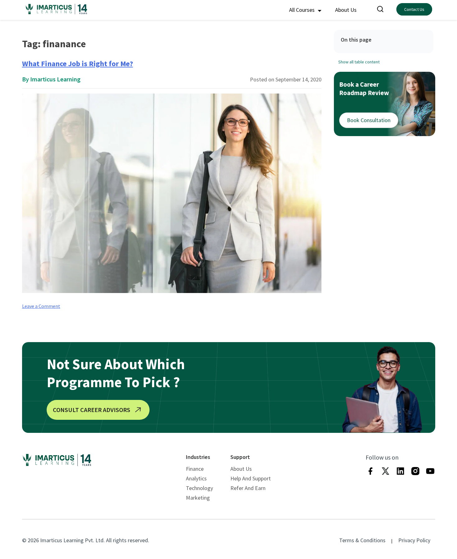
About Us (346, 9)
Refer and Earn (247, 488)
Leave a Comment (41, 306)
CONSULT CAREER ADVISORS (91, 410)
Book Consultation (368, 120)
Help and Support (250, 478)
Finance (195, 468)
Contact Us (414, 9)
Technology (199, 488)
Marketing (198, 497)
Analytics (196, 478)
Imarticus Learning (55, 79)
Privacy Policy (414, 540)
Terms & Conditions (362, 540)
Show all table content (359, 61)
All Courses (302, 9)
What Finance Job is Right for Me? (77, 63)
